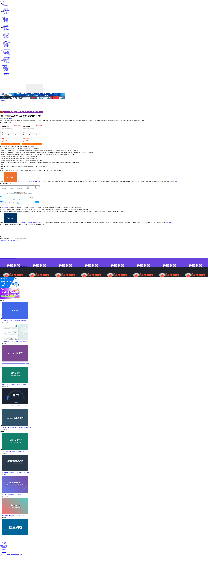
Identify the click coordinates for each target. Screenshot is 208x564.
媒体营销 (6, 26)
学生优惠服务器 (3, 240)
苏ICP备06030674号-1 (15, 554)
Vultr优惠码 (6, 53)
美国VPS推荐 (6, 35)
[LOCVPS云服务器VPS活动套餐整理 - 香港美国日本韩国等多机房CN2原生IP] (15, 425)
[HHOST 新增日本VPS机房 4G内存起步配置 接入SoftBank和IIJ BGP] (15, 318)
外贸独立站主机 (7, 58)
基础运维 (6, 12)
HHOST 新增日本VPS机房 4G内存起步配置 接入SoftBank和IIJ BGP (15, 320)
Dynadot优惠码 (7, 54)
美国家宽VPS (6, 69)
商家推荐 (6, 8)
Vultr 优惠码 (6, 62)
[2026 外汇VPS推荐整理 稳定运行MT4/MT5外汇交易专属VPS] (15, 492)
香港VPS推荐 (6, 33)
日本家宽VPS (6, 70)
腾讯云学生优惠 (9, 240)
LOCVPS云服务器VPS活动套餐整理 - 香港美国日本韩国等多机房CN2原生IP (16, 427)
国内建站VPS (6, 46)
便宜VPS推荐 (6, 37)
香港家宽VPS (6, 67)
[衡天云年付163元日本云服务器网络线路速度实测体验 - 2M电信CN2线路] (15, 382)
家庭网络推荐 (4, 65)
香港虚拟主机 (7, 59)
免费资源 (4, 17)
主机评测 (6, 9)
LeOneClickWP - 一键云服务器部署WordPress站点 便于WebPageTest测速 (15, 363)
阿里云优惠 (6, 51)
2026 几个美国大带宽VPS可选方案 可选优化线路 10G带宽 (13, 451)
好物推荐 (6, 20)
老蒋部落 (8, 554)
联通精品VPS (6, 44)
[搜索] (34, 88)
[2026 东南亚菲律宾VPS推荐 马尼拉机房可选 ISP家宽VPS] (15, 513)
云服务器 (6, 6)
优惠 (3, 4)
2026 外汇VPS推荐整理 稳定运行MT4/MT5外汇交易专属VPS (13, 494)
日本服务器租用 (7, 29)
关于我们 (4, 549)
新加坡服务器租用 (7, 30)
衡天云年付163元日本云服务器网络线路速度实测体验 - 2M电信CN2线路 (16, 384)
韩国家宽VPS (6, 68)
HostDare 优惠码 (7, 61)
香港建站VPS (6, 45)
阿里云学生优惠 (15, 240)
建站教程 (4, 22)
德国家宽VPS (6, 74)
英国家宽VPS (6, 73)
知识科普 (6, 21)
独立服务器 (6, 10)
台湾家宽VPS (6, 66)
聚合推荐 (4, 32)
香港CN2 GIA (7, 49)
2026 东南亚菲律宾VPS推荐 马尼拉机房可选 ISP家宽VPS (13, 515)
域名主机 (6, 5)
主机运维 (4, 11)
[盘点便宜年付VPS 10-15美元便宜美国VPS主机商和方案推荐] (15, 535)
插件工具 (6, 19)
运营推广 (6, 24)
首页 (3, 3)
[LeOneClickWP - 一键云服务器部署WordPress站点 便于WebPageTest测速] (15, 361)
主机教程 (6, 14)
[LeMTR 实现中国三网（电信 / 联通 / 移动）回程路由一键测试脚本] (15, 339)
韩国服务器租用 (7, 28)
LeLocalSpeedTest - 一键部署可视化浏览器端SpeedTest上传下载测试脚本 (15, 405)
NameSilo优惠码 (7, 57)
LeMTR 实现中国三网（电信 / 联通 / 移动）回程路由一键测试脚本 (14, 341)
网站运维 (6, 25)
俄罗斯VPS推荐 (7, 42)
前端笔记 (6, 16)
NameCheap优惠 (7, 52)
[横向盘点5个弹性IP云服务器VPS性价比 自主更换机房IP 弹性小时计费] (15, 470)
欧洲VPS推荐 (6, 34)
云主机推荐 (4, 60)
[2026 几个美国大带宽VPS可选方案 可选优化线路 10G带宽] (15, 449)
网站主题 (6, 18)
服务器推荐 (4, 27)
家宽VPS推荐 (6, 43)
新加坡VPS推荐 (7, 41)
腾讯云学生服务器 (5, 207)
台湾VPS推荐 (6, 38)
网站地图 (4, 552)
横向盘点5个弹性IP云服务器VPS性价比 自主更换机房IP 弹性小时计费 (15, 472)
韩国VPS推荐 (6, 36)
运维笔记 (6, 13)
